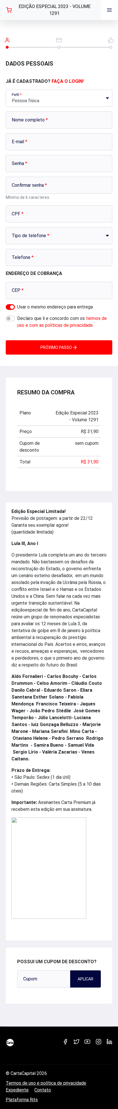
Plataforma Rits (22, 1099)
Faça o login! (68, 81)
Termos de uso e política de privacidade (46, 1083)
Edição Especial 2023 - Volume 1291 (55, 10)
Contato (42, 1090)
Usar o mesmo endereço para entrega (55, 307)
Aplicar (85, 979)
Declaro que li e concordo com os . (62, 322)
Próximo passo (56, 347)
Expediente (17, 1090)
